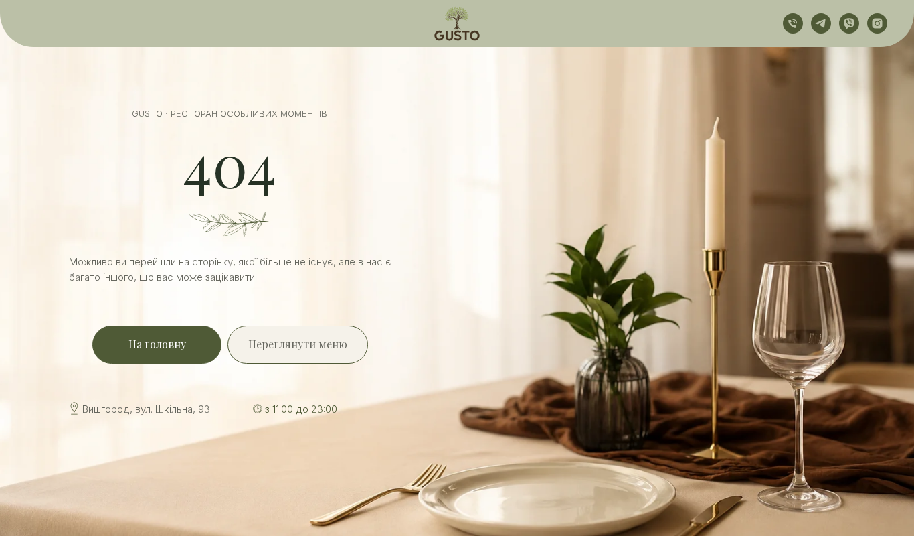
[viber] (849, 23)
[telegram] (821, 23)
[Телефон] (793, 23)
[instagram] (877, 23)
